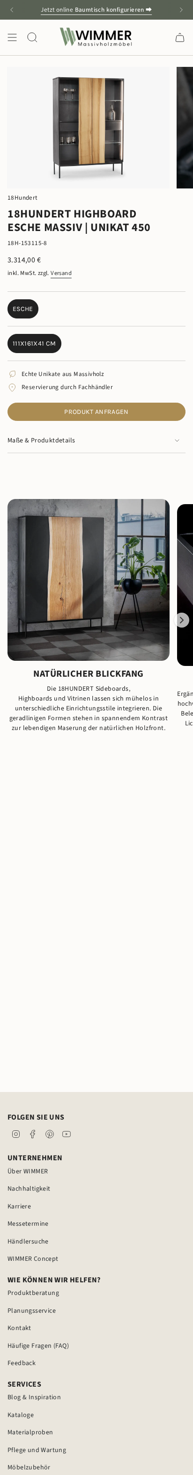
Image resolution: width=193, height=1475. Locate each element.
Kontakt (19, 1328)
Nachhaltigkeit (29, 1188)
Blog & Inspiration (34, 1397)
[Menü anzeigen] (12, 37)
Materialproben (30, 1432)
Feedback (21, 1363)
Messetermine (28, 1224)
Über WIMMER (27, 1171)
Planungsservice (31, 1311)
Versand (61, 273)
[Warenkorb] (180, 37)
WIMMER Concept (33, 1259)
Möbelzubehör (29, 1467)
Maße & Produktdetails (41, 440)
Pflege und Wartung (36, 1450)
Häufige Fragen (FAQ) (38, 1346)
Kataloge (20, 1415)
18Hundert (22, 197)
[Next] (181, 10)
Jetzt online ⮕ (96, 9)
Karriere (19, 1206)
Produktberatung (33, 1293)
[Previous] (11, 10)
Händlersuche (28, 1241)
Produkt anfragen (96, 412)
